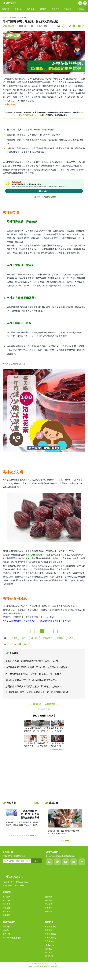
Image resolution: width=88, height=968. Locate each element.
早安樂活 (6, 915)
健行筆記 (48, 952)
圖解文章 (6, 911)
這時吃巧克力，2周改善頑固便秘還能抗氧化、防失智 (32, 661)
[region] (44, 113)
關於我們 (6, 926)
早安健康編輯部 (8, 26)
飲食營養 (30, 9)
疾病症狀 (6, 9)
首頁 (4, 17)
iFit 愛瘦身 (49, 956)
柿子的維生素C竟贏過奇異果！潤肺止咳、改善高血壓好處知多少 (38, 667)
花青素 (70, 638)
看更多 (37, 802)
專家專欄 (48, 908)
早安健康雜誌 (50, 937)
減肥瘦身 (43, 9)
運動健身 (55, 9)
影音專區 (80, 9)
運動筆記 (48, 949)
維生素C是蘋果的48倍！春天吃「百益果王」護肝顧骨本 (33, 673)
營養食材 (23, 17)
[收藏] (63, 26)
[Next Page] (51, 631)
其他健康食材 (47, 638)
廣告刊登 (6, 934)
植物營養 (48, 911)
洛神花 (24, 638)
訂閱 (36, 861)
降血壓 (14, 638)
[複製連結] (83, 26)
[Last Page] (55, 631)
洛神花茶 (34, 638)
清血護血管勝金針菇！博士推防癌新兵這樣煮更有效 (31, 680)
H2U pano (49, 945)
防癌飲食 (60, 638)
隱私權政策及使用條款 (12, 937)
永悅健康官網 (50, 926)
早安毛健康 (49, 941)
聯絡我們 (6, 930)
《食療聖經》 (62, 551)
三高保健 (68, 9)
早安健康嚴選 (50, 934)
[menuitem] (6, 9)
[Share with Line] (74, 26)
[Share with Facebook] (79, 26)
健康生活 (18, 9)
